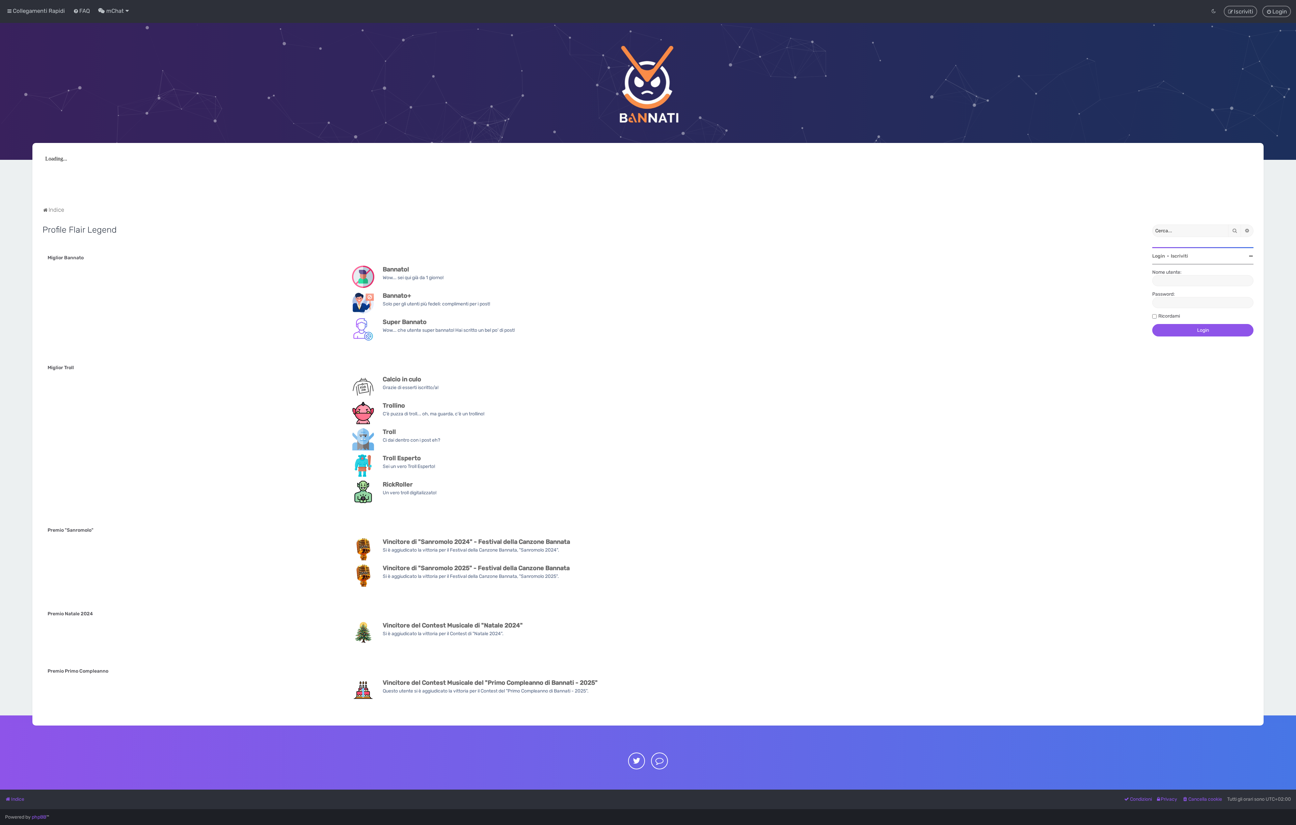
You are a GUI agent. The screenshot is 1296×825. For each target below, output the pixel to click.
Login (1158, 256)
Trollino (394, 405)
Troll (389, 432)
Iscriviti (1179, 256)
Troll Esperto (402, 458)
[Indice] (648, 83)
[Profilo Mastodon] (659, 761)
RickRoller (398, 484)
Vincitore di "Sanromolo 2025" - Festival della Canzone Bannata (476, 568)
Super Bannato (405, 322)
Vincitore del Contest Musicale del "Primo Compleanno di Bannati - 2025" (490, 682)
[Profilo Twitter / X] (636, 761)
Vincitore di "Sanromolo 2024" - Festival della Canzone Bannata (476, 542)
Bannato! (396, 269)
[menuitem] (81, 11)
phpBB (39, 817)
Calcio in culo (402, 379)
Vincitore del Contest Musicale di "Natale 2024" (453, 625)
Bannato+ (397, 295)
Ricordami (1169, 316)
